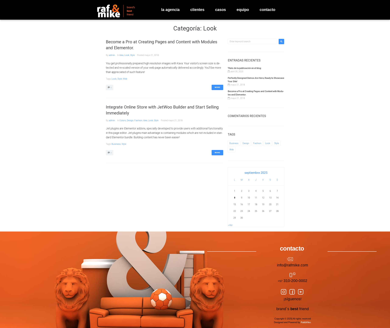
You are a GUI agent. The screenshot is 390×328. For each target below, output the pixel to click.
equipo (243, 9)
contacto (267, 9)
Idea (121, 55)
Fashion (138, 120)
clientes (197, 9)
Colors (122, 120)
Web (125, 79)
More (217, 87)
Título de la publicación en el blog (244, 68)
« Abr (230, 225)
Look (126, 55)
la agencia (170, 9)
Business (116, 144)
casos (220, 9)
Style (132, 55)
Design (130, 120)
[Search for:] (252, 41)
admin (112, 55)
